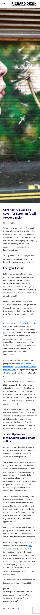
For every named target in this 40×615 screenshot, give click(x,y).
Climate (17, 608)
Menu (8, 4)
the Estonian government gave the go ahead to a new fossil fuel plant (19, 366)
